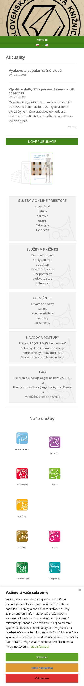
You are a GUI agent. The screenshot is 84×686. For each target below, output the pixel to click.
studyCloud (42, 206)
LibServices (42, 283)
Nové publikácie (42, 141)
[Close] (80, 590)
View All (72, 126)
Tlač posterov (42, 274)
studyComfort (42, 260)
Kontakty (42, 318)
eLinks (42, 220)
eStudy (42, 211)
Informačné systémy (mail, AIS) (42, 353)
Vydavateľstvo (42, 278)
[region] (42, 636)
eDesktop (42, 264)
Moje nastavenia (42, 668)
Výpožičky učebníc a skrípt (42, 396)
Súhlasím (42, 657)
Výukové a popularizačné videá (35, 70)
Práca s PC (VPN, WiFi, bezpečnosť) (42, 343)
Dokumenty (42, 323)
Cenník (42, 308)
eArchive (42, 216)
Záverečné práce (42, 269)
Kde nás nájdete (42, 313)
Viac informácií (40, 646)
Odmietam (42, 678)
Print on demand (42, 255)
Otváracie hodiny (42, 304)
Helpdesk (42, 230)
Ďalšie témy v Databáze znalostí (42, 357)
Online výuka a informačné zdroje (42, 348)
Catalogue (42, 225)
